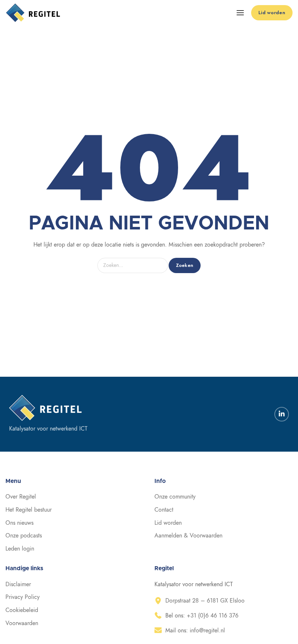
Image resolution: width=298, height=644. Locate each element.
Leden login (19, 549)
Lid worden (168, 523)
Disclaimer (18, 584)
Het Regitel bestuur (28, 510)
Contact (163, 510)
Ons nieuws (19, 523)
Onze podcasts (23, 536)
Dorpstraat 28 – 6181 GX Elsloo (205, 601)
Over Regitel (20, 497)
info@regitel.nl (207, 631)
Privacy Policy (22, 597)
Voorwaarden (21, 623)
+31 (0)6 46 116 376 (212, 616)
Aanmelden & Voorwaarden (188, 536)
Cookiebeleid (21, 610)
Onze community (175, 497)
